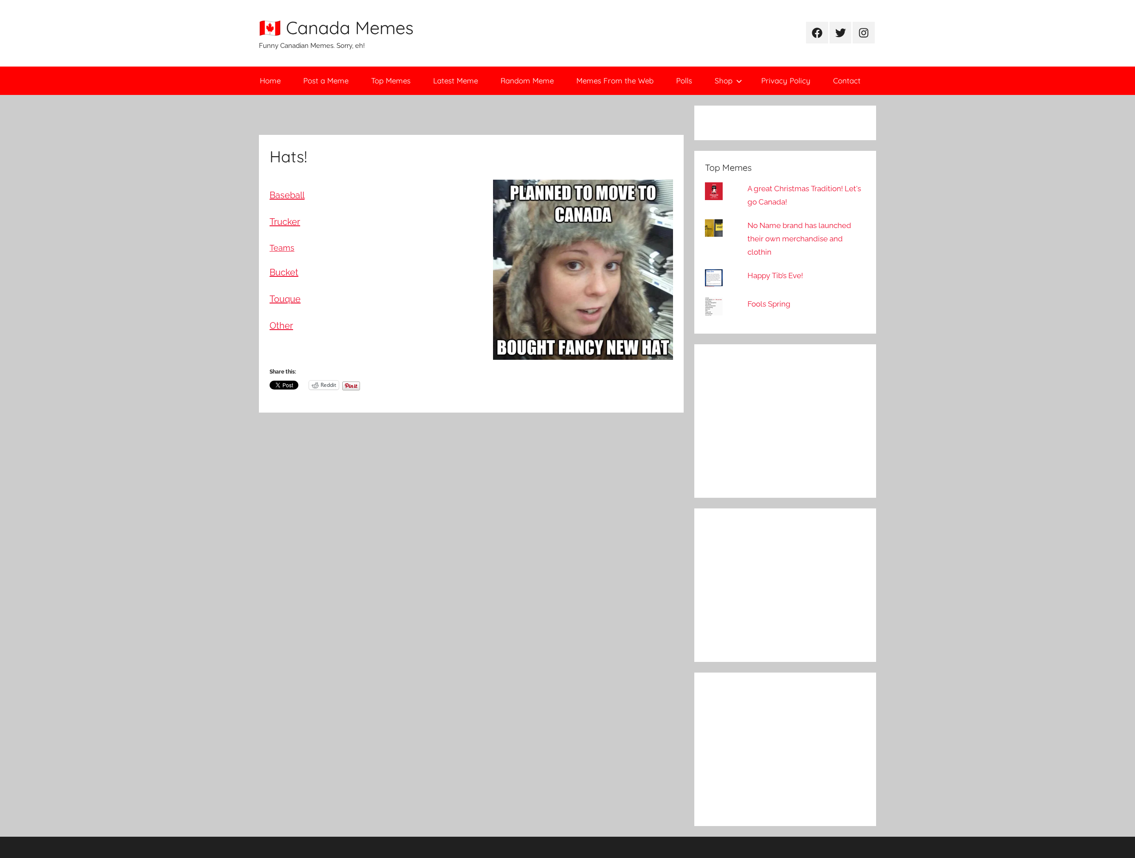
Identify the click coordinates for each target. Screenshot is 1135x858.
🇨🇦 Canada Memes (336, 27)
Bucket (284, 272)
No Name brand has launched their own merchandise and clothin (799, 238)
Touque (285, 299)
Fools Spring (769, 303)
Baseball (287, 195)
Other (281, 325)
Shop (723, 80)
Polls (684, 80)
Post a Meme (325, 80)
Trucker (285, 221)
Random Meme (527, 80)
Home (270, 80)
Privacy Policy (785, 80)
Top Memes (391, 80)
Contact (847, 80)
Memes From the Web (615, 80)
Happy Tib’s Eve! (775, 275)
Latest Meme (455, 80)
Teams (282, 247)
